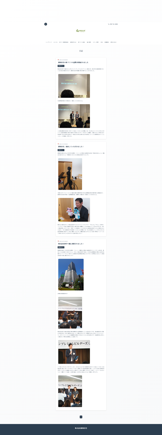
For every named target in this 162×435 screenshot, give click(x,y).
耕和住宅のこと (61, 247)
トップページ (49, 42)
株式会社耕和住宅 (81, 428)
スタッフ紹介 (96, 42)
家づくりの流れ (81, 42)
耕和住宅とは (73, 42)
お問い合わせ (113, 42)
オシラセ (56, 42)
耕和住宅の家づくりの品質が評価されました (73, 62)
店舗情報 (107, 42)
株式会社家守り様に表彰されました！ (71, 244)
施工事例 (89, 42)
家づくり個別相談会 (63, 42)
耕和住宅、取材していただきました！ (71, 146)
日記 (102, 42)
